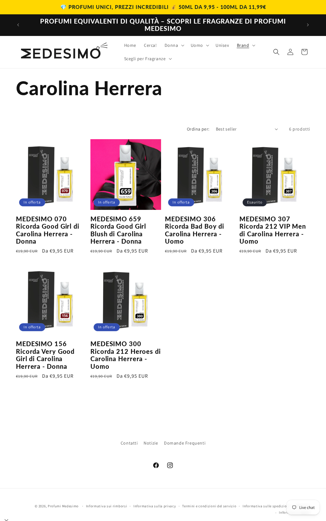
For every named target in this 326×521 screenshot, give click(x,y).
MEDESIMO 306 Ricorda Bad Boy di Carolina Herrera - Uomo (194, 230)
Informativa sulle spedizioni (266, 506)
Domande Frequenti (184, 443)
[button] (174, 45)
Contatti (129, 443)
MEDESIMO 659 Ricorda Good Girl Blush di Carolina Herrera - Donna (118, 230)
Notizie (151, 443)
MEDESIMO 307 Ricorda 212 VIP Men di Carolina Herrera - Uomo (272, 230)
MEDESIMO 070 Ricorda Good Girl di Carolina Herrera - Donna (47, 230)
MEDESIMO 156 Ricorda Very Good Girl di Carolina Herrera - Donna (45, 355)
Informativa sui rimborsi (106, 506)
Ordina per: (198, 129)
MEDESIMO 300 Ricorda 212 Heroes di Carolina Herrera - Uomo (125, 355)
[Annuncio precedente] (18, 25)
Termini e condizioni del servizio (209, 506)
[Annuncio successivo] (308, 25)
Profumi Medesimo (63, 506)
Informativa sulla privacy (154, 506)
